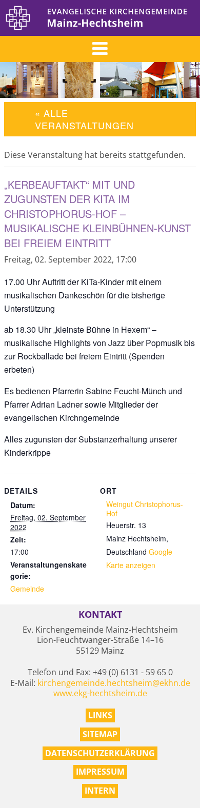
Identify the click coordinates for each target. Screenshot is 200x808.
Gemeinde (27, 588)
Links (100, 715)
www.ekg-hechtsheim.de (100, 693)
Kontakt (100, 614)
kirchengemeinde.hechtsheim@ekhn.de (113, 683)
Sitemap (100, 734)
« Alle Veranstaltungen (84, 118)
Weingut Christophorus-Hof (144, 508)
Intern (100, 790)
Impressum (100, 771)
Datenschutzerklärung (100, 753)
